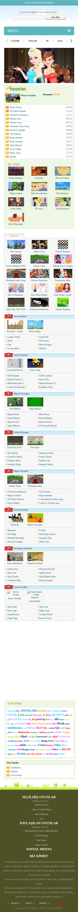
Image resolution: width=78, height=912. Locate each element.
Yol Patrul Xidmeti (41, 111)
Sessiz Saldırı (41, 149)
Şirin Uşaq (12, 607)
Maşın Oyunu (41, 107)
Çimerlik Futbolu (14, 457)
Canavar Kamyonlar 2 (16, 387)
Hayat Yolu (44, 379)
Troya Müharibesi (14, 563)
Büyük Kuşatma (46, 580)
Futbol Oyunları (21, 432)
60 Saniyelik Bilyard (48, 425)
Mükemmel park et (15, 383)
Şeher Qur (11, 573)
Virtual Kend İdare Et (35, 564)
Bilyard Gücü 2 (45, 422)
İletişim (14, 902)
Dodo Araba (35, 370)
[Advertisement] (39, 661)
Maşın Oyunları (28, 95)
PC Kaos (39, 208)
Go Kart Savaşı (41, 835)
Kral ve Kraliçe (14, 598)
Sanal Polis (44, 337)
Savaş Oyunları (21, 509)
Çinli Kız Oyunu (41, 805)
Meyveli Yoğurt (62, 178)
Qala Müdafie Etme (47, 576)
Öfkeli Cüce (44, 541)
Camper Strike (13, 337)
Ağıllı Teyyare (45, 573)
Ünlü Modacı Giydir (62, 295)
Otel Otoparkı (13, 375)
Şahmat (41, 156)
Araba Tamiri (15, 208)
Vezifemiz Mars (14, 580)
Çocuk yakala (13, 348)
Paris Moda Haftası (39, 295)
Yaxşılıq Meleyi (46, 614)
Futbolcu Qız (44, 460)
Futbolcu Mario (14, 460)
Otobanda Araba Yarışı (41, 126)
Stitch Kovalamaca (39, 193)
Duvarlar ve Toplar (15, 331)
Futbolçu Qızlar (14, 464)
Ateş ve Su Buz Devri (41, 809)
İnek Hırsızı (41, 840)
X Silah (42, 530)
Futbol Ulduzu (45, 457)
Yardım (28, 902)
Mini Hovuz (44, 414)
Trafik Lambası (45, 375)
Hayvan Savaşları (14, 541)
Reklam (43, 902)
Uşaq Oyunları (20, 587)
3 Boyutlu (32, 41)
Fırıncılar (39, 178)
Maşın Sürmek (41, 137)
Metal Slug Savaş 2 (47, 534)
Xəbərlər (14, 771)
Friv (41, 819)
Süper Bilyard (41, 145)
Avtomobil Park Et (15, 370)
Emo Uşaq (12, 610)
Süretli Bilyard (13, 418)
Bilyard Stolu (41, 118)
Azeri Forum (16, 775)
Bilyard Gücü (13, 422)
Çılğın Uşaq (44, 610)
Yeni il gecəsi (16, 251)
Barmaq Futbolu (46, 464)
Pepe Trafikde (13, 503)
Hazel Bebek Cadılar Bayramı (35, 602)
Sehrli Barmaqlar (16, 224)
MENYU (13, 31)
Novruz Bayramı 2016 (15, 266)
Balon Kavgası (45, 344)
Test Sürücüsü (62, 193)
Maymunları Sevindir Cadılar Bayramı (41, 831)
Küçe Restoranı (62, 208)
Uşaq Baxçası (13, 614)
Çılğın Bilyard (35, 408)
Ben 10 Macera (41, 814)
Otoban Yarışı (41, 122)
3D (47, 41)
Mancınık (11, 530)
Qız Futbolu (12, 453)
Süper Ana (43, 607)
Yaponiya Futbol (46, 453)
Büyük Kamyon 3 (15, 379)
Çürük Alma (12, 569)
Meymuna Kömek (47, 569)
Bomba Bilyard (45, 418)
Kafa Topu (34, 447)
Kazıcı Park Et (41, 845)
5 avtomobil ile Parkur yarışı (51, 499)
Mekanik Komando (15, 538)
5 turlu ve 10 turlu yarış (49, 503)
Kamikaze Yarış (46, 387)
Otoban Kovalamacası (41, 115)
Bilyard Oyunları (21, 393)
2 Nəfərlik (14, 41)
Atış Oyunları (20, 316)
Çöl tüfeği (11, 534)
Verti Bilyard (14, 408)
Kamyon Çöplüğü (41, 130)
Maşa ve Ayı (39, 251)
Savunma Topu (45, 538)
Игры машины (41, 141)
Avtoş (60, 41)
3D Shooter (44, 341)
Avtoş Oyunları (21, 355)
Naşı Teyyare (13, 576)
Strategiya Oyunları (23, 548)
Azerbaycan (16, 767)
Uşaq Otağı (12, 618)
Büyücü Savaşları (34, 524)
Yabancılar (14, 524)
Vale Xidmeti (41, 134)
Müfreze (42, 348)
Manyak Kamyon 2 (47, 383)
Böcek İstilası (35, 331)
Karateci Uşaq (45, 618)
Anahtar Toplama (62, 309)
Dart (9, 344)
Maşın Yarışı (41, 153)
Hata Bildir (59, 902)
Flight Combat (16, 193)
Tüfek (10, 341)
